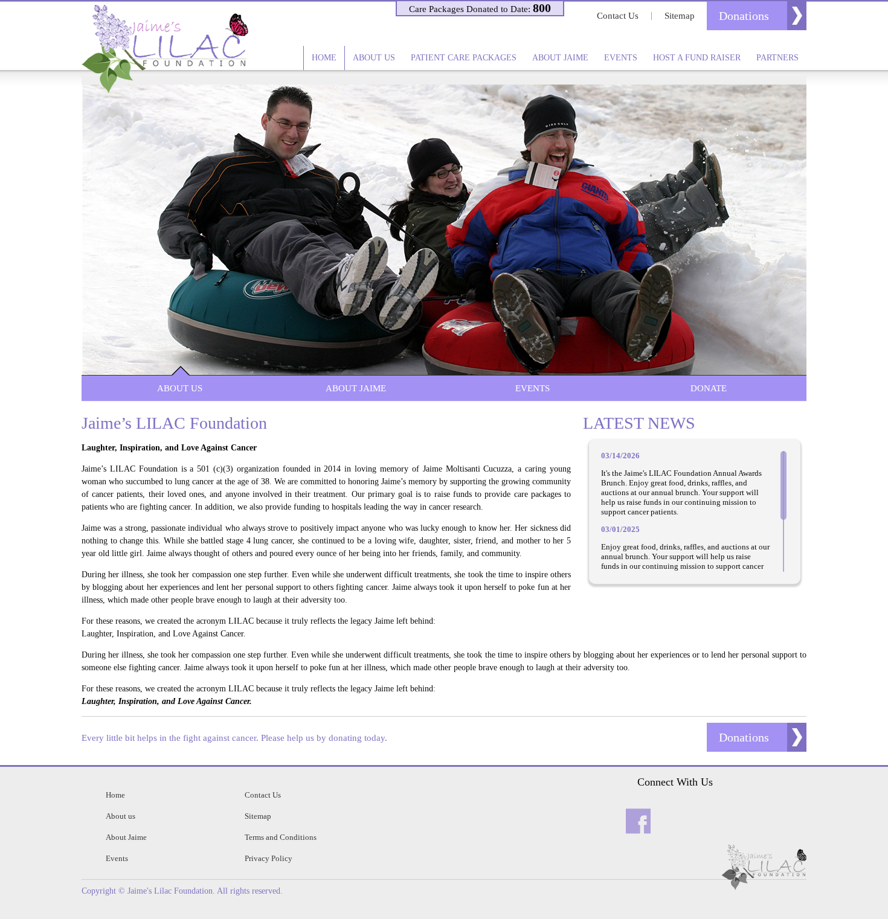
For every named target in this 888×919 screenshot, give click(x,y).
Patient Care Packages (463, 57)
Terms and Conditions (281, 837)
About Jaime (560, 57)
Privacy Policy (268, 858)
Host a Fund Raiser (697, 57)
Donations (744, 15)
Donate (708, 388)
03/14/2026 (620, 455)
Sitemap (679, 16)
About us (374, 57)
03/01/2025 (620, 529)
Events (620, 57)
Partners (777, 57)
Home (324, 57)
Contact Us (618, 16)
